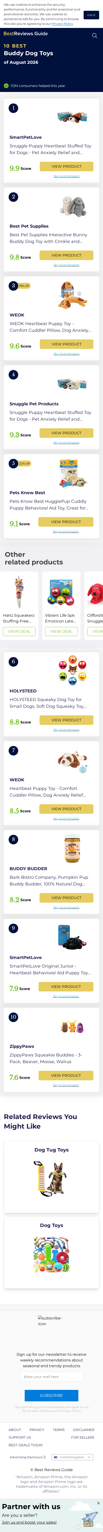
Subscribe (51, 1395)
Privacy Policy (62, 24)
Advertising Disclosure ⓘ (28, 1457)
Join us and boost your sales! (29, 1522)
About (15, 1430)
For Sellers (82, 1437)
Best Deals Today (26, 1445)
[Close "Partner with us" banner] (98, 1503)
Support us (20, 1437)
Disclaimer (83, 1430)
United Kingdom (72, 1457)
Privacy (36, 1430)
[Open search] (94, 35)
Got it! (91, 15)
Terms (59, 1430)
